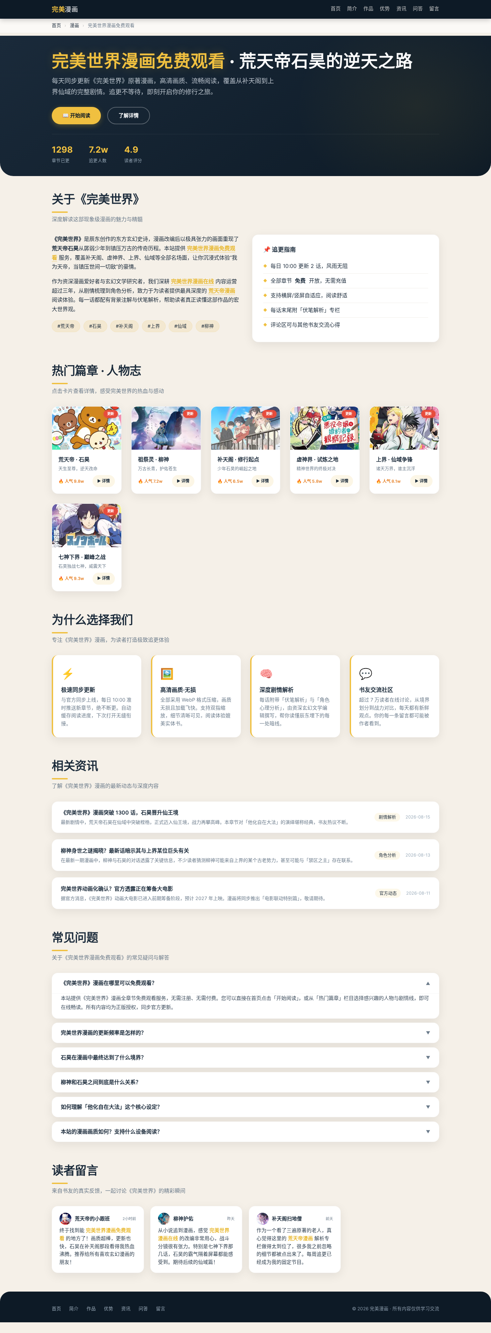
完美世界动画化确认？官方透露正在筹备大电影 (117, 888)
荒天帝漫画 (221, 290)
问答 (418, 9)
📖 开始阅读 (76, 115)
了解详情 (129, 115)
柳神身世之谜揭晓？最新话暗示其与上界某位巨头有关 (125, 850)
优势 (385, 9)
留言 (434, 9)
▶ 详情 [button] (103, 480)
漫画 (74, 25)
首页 (336, 9)
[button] (245, 983)
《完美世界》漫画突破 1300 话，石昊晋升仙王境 (119, 812)
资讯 (401, 9)
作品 (368, 9)
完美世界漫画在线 (192, 281)
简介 (352, 9)
